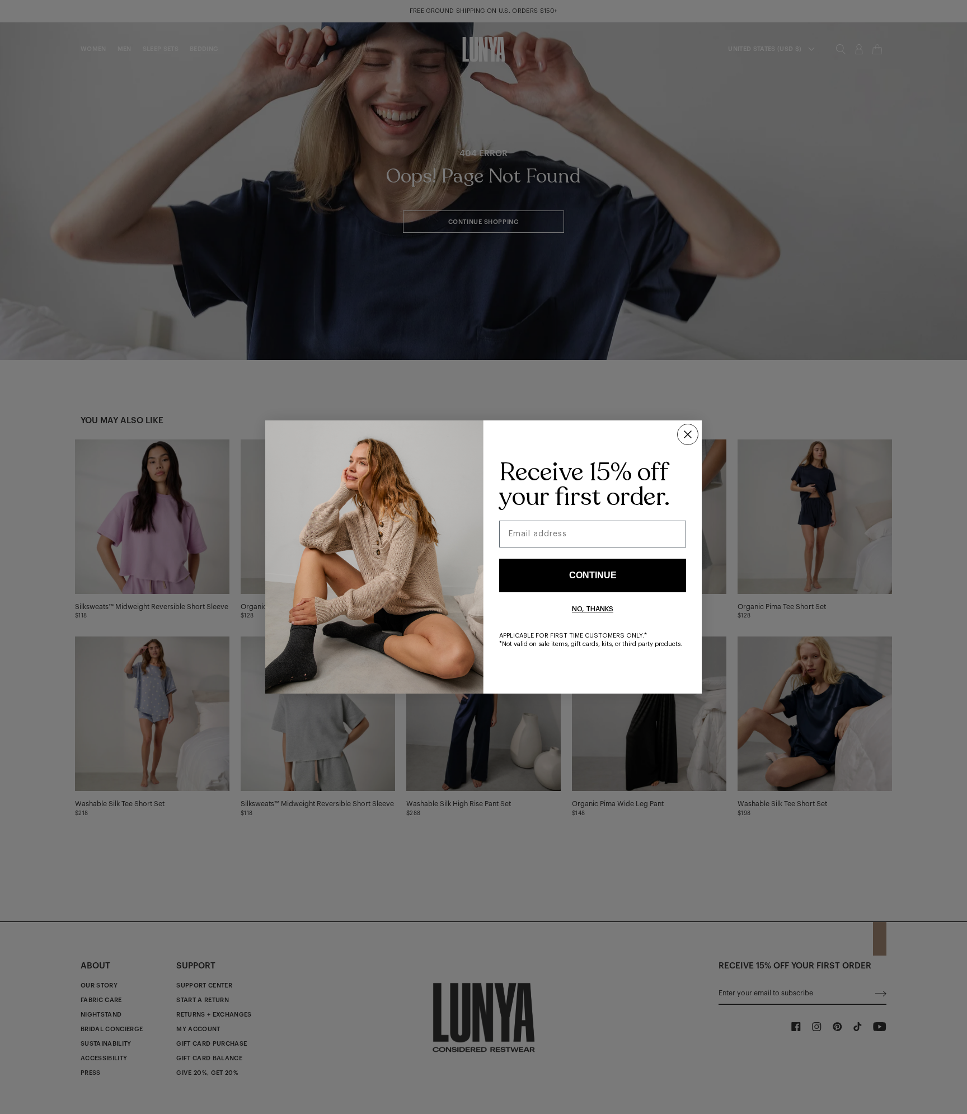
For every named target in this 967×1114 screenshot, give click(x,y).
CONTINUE (593, 575)
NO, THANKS (592, 609)
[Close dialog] (687, 434)
